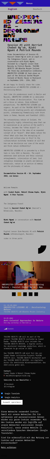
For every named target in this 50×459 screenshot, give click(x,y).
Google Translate (12, 394)
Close (4, 456)
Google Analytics (12, 397)
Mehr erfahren (8, 447)
